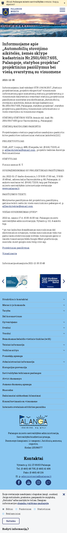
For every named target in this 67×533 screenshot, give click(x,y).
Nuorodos (7, 390)
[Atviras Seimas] (50, 281)
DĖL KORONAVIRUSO (12, 316)
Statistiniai (43, 509)
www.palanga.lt (10, 188)
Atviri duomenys (12, 378)
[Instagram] (38, 482)
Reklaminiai (13, 513)
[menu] (62, 10)
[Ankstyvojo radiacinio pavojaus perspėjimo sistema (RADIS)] (16, 281)
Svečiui (6, 327)
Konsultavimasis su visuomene (19, 401)
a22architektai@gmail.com (20, 150)
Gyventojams (9, 322)
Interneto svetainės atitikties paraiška (23, 407)
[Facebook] (19, 482)
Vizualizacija (9, 253)
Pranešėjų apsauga (12, 356)
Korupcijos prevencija (14, 367)
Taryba (6, 310)
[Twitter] (48, 482)
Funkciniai (25, 509)
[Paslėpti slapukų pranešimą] (64, 494)
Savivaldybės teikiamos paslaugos (21, 373)
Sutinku (11, 521)
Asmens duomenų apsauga (16, 384)
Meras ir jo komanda (13, 305)
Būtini (9, 509)
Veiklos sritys (10, 350)
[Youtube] (28, 482)
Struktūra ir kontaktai (15, 299)
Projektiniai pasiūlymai (15, 247)
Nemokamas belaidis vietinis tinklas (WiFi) (26, 339)
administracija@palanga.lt (36, 476)
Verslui (6, 333)
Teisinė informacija (13, 344)
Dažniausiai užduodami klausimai (21, 395)
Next (64, 281)
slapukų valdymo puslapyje (33, 503)
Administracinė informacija (18, 361)
